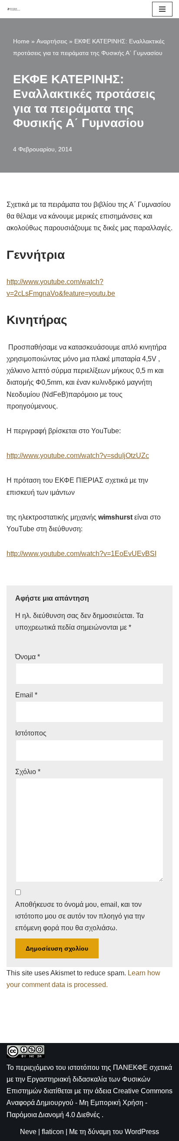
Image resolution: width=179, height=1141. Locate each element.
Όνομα (27, 656)
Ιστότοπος (30, 733)
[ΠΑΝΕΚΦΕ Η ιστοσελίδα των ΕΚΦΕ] (13, 8)
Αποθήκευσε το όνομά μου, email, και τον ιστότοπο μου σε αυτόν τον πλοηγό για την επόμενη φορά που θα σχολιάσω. (80, 916)
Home (21, 41)
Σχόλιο (27, 771)
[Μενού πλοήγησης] (162, 9)
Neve (28, 1131)
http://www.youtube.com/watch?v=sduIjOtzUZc (78, 455)
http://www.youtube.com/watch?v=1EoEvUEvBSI (81, 553)
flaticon (53, 1131)
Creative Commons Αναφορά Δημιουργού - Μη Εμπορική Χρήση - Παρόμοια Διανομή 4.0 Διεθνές (89, 1102)
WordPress (142, 1131)
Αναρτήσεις (51, 41)
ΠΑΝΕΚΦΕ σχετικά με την (89, 1079)
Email (26, 695)
